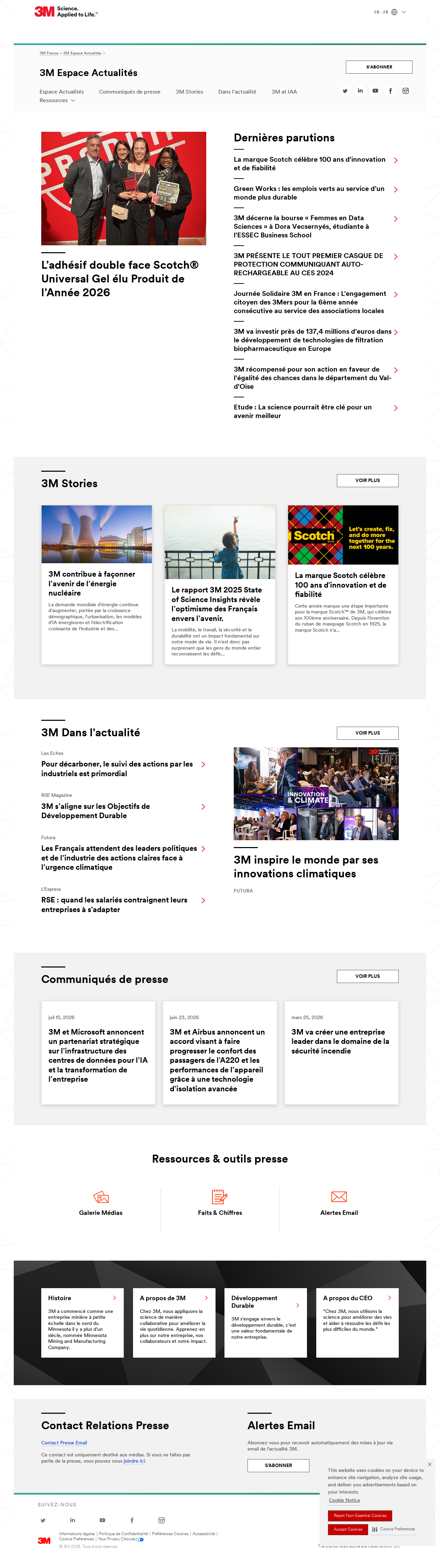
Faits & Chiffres (220, 1213)
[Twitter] (345, 92)
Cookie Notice (344, 1500)
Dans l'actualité (237, 92)
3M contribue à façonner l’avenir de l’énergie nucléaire (91, 584)
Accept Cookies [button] (348, 1530)
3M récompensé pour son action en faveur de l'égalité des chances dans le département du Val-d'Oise (313, 378)
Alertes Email (339, 1213)
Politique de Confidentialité (123, 1534)
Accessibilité (203, 1534)
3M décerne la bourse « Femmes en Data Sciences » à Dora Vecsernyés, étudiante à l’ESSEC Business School (301, 227)
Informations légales (77, 1534)
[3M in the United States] (66, 12)
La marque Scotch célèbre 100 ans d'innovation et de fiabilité (340, 585)
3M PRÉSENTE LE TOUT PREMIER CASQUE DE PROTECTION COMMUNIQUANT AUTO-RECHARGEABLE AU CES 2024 (308, 265)
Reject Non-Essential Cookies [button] (360, 1516)
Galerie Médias (100, 1213)
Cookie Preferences (76, 1539)
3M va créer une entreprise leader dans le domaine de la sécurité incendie (340, 1042)
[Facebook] (390, 92)
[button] (393, 1529)
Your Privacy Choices (116, 1539)
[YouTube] (375, 92)
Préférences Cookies (170, 1534)
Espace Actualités (62, 92)
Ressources (54, 101)
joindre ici (134, 1461)
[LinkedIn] (360, 92)
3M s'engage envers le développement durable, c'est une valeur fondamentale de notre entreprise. (263, 1318)
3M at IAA (284, 92)
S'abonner (379, 67)
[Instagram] (405, 92)
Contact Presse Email (64, 1443)
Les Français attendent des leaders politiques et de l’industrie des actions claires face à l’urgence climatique (119, 858)
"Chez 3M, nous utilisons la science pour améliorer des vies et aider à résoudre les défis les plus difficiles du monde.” (357, 1314)
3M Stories (189, 92)
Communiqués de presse (130, 92)
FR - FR (381, 13)
